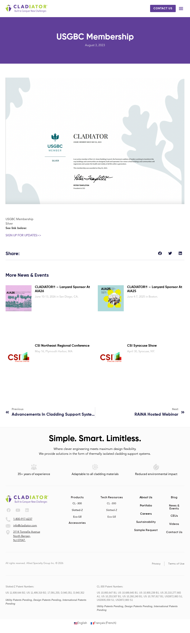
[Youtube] (18, 510)
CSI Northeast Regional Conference (62, 345)
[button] (181, 8)
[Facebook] (9, 510)
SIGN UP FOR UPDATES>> (23, 235)
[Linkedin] (27, 510)
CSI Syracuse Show (142, 345)
